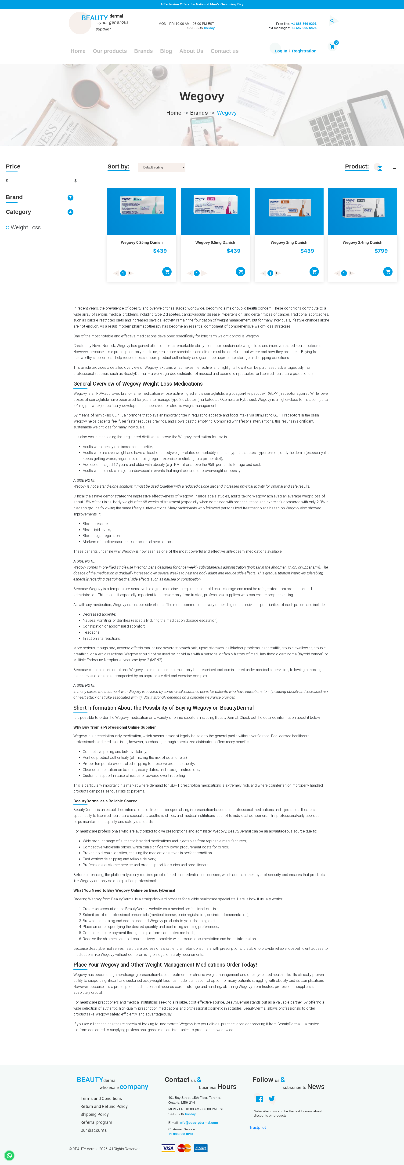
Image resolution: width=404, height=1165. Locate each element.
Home (78, 51)
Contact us (225, 51)
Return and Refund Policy (104, 1106)
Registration (304, 51)
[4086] (314, 271)
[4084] (240, 271)
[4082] (167, 271)
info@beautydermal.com (199, 1123)
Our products (110, 51)
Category (18, 211)
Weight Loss (26, 227)
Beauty (102, 18)
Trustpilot (257, 1127)
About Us (191, 51)
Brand (14, 197)
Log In (281, 51)
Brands (143, 51)
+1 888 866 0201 (181, 1134)
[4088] (388, 271)
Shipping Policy (94, 1114)
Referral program (96, 1122)
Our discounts (93, 1130)
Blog (166, 51)
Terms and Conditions (101, 1098)
